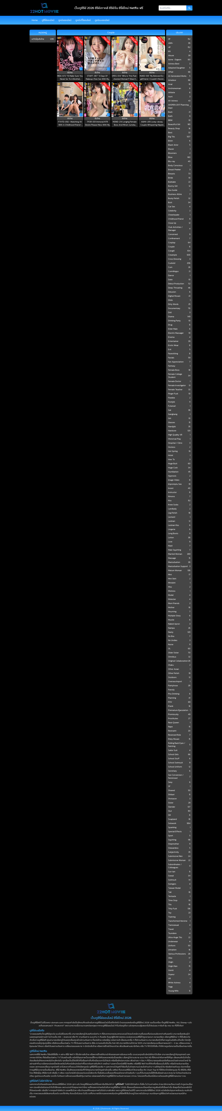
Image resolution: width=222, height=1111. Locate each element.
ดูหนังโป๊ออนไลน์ (83, 20)
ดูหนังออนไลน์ (64, 20)
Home (35, 20)
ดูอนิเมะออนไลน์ (102, 20)
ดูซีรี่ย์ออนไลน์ (48, 20)
